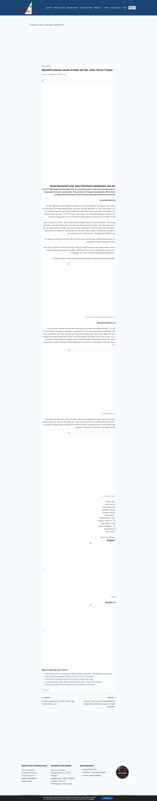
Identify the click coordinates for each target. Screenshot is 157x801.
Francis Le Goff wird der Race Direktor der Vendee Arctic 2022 (58, 701)
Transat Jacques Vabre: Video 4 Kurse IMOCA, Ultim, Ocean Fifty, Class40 (73, 682)
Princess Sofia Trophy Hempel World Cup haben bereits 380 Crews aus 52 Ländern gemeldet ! (99, 702)
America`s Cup (59, 8)
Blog (125, 8)
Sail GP (49, 8)
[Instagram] (134, 7)
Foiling (106, 8)
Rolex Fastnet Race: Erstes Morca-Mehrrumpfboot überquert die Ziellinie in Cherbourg (78, 674)
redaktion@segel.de (29, 778)
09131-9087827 (69, 778)
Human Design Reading (92, 775)
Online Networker (90, 769)
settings (91, 799)
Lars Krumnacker (49, 74)
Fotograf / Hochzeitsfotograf (94, 772)
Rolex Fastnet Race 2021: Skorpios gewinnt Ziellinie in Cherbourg (70, 684)
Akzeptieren (107, 798)
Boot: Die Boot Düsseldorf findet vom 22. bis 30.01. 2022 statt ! (69, 676)
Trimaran (46, 690)
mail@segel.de (56, 778)
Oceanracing (46, 66)
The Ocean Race (85, 8)
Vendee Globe (72, 8)
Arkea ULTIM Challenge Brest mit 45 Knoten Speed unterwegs (69, 679)
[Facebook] (130, 7)
